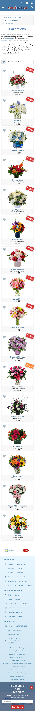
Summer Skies (17, 240)
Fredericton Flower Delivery (17, 670)
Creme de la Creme (18, 327)
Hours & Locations (14, 630)
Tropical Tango (17, 180)
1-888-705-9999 (21, 626)
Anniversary (21, 564)
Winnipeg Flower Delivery (17, 660)
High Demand (17, 446)
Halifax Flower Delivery (25, 663)
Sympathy (20, 573)
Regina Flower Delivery (10, 663)
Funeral (10, 573)
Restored (17, 121)
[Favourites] (26, 3)
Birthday (11, 568)
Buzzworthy (17, 536)
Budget (19, 568)
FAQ (9, 595)
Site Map (11, 616)
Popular (11, 577)
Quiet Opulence (17, 210)
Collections (9, 559)
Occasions (12, 581)
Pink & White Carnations (17, 506)
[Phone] (21, 3)
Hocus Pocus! (17, 476)
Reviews (24, 604)
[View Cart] (31, 3)
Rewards (21, 616)
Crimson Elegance (17, 91)
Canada (29, 585)
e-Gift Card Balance (15, 608)
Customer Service (12, 590)
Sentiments (23, 581)
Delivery (18, 595)
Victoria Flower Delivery (17, 657)
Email (10, 626)
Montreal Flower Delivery (17, 679)
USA (9, 585)
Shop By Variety (11, 20)
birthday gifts (9, 39)
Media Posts (13, 604)
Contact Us (9, 621)
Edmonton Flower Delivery (17, 654)
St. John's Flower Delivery (17, 666)
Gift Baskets (21, 577)
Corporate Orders (14, 635)
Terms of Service (14, 599)
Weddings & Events (15, 612)
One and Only (17, 299)
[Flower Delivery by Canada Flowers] (17, 7)
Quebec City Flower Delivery (17, 651)
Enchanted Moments (17, 357)
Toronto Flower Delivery (17, 648)
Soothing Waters (17, 150)
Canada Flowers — (11, 17)
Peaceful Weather (17, 417)
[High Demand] (17, 434)
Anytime (11, 564)
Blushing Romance (17, 269)
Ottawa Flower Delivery (17, 676)
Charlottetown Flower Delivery (17, 673)
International (19, 585)
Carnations (9, 23)
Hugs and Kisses (17, 387)
